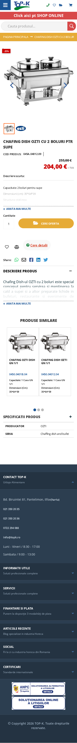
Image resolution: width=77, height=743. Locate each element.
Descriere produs (20, 271)
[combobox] (38, 26)
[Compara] (17, 247)
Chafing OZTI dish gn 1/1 (22, 361)
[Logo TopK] (22, 6)
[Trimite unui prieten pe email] (24, 260)
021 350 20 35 (11, 509)
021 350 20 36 (11, 518)
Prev (11, 85)
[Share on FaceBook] (31, 260)
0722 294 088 (11, 528)
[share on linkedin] (38, 260)
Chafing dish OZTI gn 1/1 (54, 361)
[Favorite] (6, 247)
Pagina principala (15, 37)
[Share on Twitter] (45, 260)
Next (65, 85)
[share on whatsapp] (17, 260)
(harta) (55, 499)
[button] (35, 410)
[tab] (38, 271)
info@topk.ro (11, 537)
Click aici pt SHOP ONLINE (39, 15)
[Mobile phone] (47, 5)
